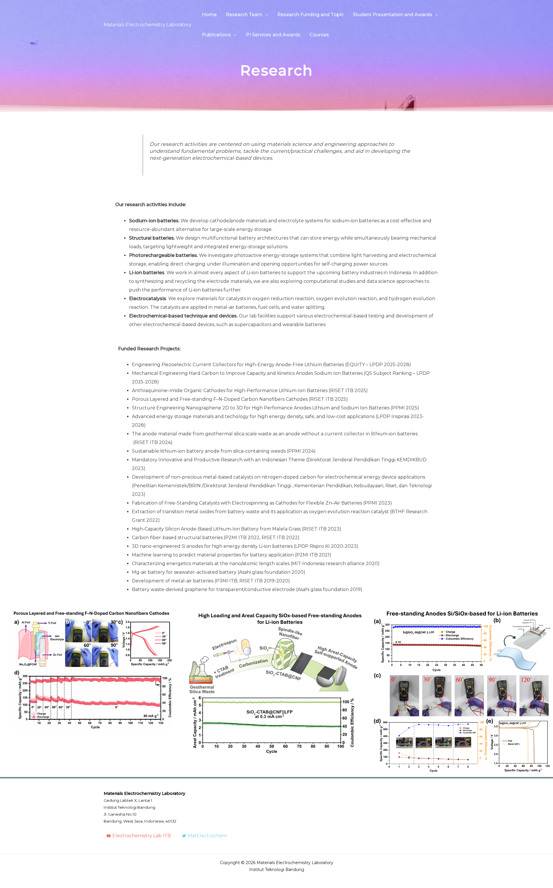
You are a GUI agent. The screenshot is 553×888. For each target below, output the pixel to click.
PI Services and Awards (273, 34)
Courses (319, 34)
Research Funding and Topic (310, 14)
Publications (216, 34)
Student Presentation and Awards (392, 14)
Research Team (244, 14)
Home (209, 14)
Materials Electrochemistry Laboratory (148, 24)
